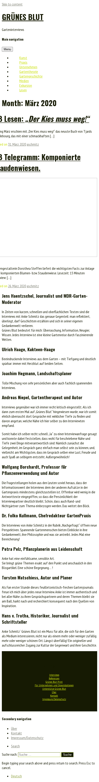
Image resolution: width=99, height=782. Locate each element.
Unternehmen (28, 67)
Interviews (54, 675)
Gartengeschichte (31, 76)
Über (54, 692)
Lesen (23, 90)
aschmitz (33, 144)
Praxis (23, 62)
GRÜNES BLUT (23, 16)
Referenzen (54, 678)
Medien (24, 80)
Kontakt (54, 695)
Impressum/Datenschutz (54, 699)
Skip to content (12, 4)
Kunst (23, 57)
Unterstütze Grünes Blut (54, 688)
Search (15, 746)
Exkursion (25, 85)
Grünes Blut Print (54, 681)
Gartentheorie (28, 71)
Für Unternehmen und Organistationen (54, 685)
